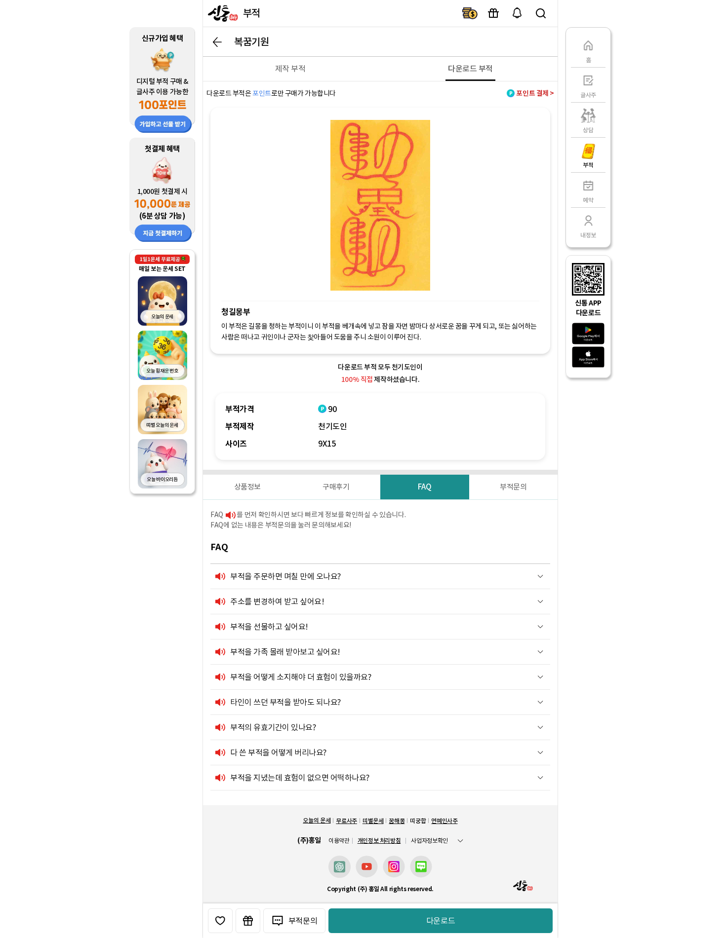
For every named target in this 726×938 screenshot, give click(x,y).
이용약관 (339, 841)
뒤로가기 (217, 42)
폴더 (540, 576)
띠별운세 (373, 821)
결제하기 (470, 13)
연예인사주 (444, 821)
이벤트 (493, 13)
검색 (541, 13)
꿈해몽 (396, 821)
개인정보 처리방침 (379, 840)
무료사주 (346, 821)
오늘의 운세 (316, 820)
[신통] (221, 13)
